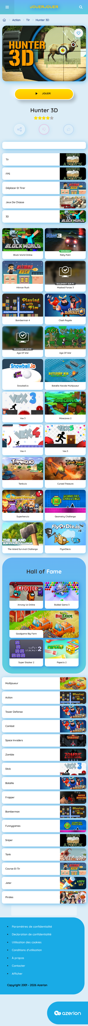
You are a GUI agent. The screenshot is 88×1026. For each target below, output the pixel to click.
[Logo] (44, 7)
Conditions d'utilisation (27, 950)
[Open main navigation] (7, 7)
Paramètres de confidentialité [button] (32, 926)
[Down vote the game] (44, 129)
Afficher (17, 973)
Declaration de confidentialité (31, 934)
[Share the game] (19, 129)
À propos (18, 958)
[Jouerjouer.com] (4, 20)
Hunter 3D (42, 20)
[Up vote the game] (68, 129)
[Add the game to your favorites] (78, 33)
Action (16, 20)
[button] (81, 7)
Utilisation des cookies (27, 942)
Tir (28, 20)
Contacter (18, 966)
